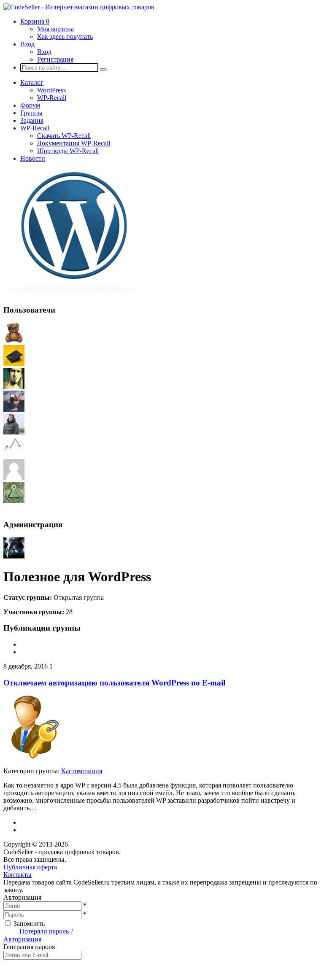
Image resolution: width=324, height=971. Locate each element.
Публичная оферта (30, 867)
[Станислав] (13, 432)
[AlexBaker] (13, 409)
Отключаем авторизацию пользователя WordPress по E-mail (114, 682)
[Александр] (13, 500)
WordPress (51, 90)
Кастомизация (81, 770)
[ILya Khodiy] (13, 341)
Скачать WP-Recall (64, 135)
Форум (30, 105)
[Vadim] (13, 455)
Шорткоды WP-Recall (68, 150)
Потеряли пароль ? (46, 931)
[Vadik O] (13, 477)
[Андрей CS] (13, 556)
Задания (31, 120)
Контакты (17, 874)
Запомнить (29, 923)
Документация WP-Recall (73, 143)
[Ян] (13, 363)
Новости (32, 158)
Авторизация (22, 939)
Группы (31, 112)
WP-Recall (51, 97)
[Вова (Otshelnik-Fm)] (13, 386)
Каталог (31, 82)
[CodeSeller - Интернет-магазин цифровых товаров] (78, 7)
